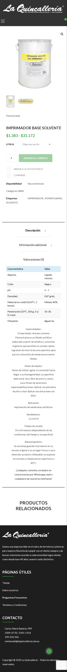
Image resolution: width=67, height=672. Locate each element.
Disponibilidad (14, 183)
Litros (10, 144)
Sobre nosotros (10, 590)
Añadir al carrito (36, 158)
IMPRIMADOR (35, 198)
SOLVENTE (12, 202)
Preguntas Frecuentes (14, 597)
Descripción (32, 230)
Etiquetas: (11, 198)
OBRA (20, 191)
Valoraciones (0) (33, 259)
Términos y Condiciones (14, 605)
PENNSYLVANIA (53, 198)
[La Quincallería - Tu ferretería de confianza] (33, 8)
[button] (61, 33)
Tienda (6, 582)
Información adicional (33, 245)
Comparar (19, 175)
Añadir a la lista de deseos (28, 169)
